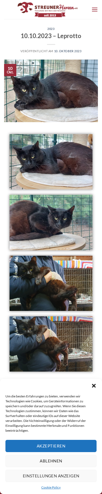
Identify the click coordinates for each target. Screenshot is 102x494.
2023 (50, 28)
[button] (94, 385)
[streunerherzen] (47, 9)
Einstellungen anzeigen (51, 475)
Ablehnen (51, 460)
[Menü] (94, 9)
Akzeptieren (51, 445)
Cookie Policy (51, 487)
